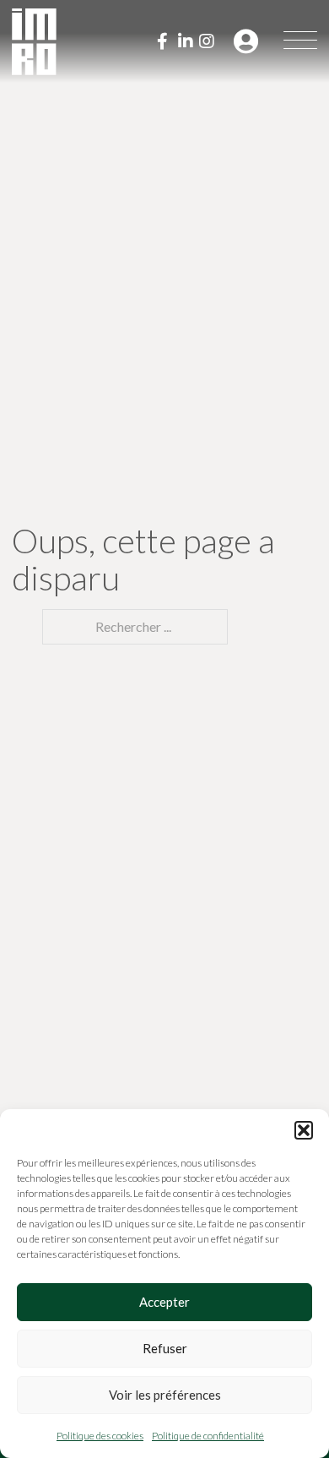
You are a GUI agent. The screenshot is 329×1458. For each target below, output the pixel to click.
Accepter (164, 1301)
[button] (303, 1130)
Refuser (165, 1348)
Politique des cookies (100, 1435)
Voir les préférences (165, 1394)
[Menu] (300, 41)
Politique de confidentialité (208, 1435)
